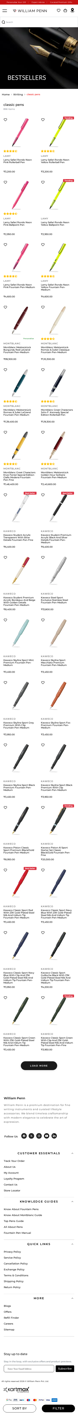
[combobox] (39, 22)
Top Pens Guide (14, 1220)
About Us (10, 1166)
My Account (11, 1172)
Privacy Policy (12, 1251)
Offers (8, 1311)
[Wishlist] (58, 10)
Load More (39, 1065)
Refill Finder (11, 1317)
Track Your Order (14, 1160)
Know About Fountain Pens (21, 1209)
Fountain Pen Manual (17, 1232)
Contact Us (10, 1184)
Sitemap (9, 1329)
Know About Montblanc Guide (23, 1215)
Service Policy (12, 1257)
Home (6, 94)
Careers (8, 1323)
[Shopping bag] (65, 10)
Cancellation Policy (16, 1263)
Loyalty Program (14, 1178)
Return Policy (12, 1287)
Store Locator (12, 1190)
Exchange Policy (14, 1269)
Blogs (7, 1305)
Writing (18, 94)
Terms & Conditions (16, 1275)
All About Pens (13, 1226)
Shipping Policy (13, 1281)
